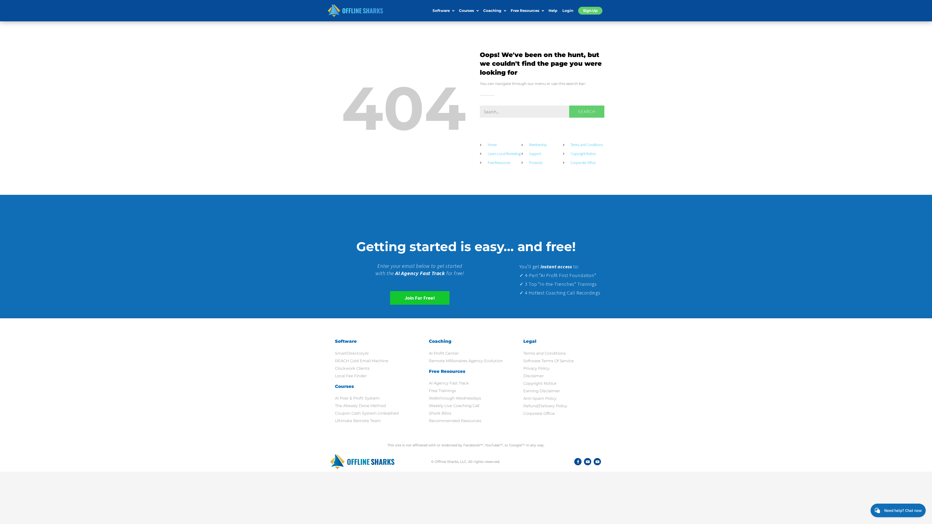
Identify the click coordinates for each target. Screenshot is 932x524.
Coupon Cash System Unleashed (367, 413)
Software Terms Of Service (548, 361)
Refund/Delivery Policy (545, 406)
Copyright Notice (540, 383)
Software (441, 10)
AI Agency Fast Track (449, 383)
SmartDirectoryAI (352, 353)
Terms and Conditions (544, 353)
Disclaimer (533, 376)
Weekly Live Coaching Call (454, 405)
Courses (466, 10)
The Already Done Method (360, 405)
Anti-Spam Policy (540, 398)
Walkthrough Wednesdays (455, 398)
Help (553, 10)
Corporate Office (539, 413)
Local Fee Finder (351, 376)
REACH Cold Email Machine (361, 361)
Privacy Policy (536, 368)
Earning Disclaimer (541, 391)
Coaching (492, 10)
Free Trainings (442, 390)
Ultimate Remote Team (358, 420)
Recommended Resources (455, 420)
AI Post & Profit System (357, 398)
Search (587, 111)
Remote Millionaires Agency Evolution (466, 361)
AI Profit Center (444, 353)
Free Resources (525, 10)
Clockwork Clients (352, 368)
